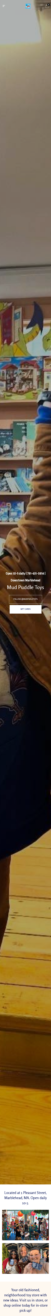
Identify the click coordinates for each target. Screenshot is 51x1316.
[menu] (4, 6)
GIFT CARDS (26, 609)
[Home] (28, 6)
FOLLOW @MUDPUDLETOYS (25, 599)
